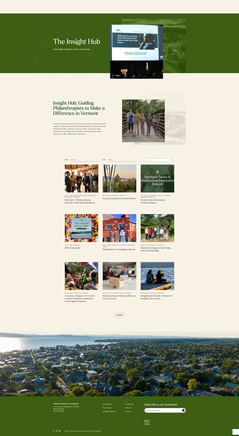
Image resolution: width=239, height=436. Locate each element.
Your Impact (107, 408)
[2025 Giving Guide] (82, 233)
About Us (128, 408)
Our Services (107, 404)
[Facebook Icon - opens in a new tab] (53, 431)
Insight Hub (129, 404)
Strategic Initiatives (109, 411)
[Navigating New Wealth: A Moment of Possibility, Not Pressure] (157, 282)
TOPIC (67, 159)
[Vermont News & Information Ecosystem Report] (157, 184)
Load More (119, 315)
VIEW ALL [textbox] (73, 159)
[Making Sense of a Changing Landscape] (120, 233)
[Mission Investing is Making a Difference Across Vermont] (120, 282)
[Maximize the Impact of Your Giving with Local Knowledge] (157, 233)
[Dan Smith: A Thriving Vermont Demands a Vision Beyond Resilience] (82, 184)
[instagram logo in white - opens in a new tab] (56, 431)
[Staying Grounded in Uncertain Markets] (120, 184)
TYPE (104, 159)
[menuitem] (110, 404)
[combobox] (84, 160)
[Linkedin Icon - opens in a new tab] (59, 431)
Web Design (83, 431)
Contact (128, 411)
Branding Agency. (96, 431)
